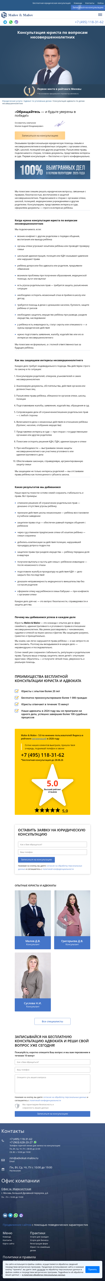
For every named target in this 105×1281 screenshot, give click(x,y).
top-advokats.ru (73, 94)
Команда (78, 3)
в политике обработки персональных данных (43, 1275)
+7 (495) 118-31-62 (89, 22)
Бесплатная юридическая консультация (52, 3)
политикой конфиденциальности (58, 869)
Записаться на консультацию (88, 7)
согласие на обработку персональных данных (64, 1097)
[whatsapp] (16, 1215)
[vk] (5, 1215)
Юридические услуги (12, 101)
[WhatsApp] (10, 22)
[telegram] (5, 22)
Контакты (89, 3)
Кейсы (101, 3)
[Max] (16, 22)
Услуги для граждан (39, 1236)
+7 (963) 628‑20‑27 (21, 1142)
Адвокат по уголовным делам (37, 101)
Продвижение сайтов (17, 1225)
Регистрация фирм (39, 1243)
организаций (39, 738)
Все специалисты (52, 1021)
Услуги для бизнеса (39, 1240)
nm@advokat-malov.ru (24, 1158)
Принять (92, 1269)
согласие (41, 1269)
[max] (21, 1215)
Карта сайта (8, 1243)
